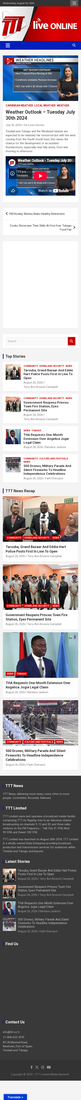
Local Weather (45, 105)
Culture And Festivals (53, 458)
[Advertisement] (40, 285)
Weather (63, 105)
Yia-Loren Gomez (34, 125)
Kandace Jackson (55, 447)
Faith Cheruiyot (54, 478)
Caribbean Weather (19, 105)
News (69, 366)
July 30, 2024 (13, 125)
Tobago (36, 430)
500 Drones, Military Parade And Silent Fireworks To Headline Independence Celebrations (47, 470)
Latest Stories (17, 861)
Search (71, 341)
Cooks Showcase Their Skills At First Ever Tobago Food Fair (41, 227)
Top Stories (15, 356)
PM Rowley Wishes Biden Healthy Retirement (37, 214)
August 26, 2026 (33, 382)
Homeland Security (51, 366)
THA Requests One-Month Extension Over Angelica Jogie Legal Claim (46, 438)
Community (31, 366)
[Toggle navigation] (8, 45)
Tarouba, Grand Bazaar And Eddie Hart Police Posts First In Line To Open (48, 374)
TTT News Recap (20, 491)
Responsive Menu (74, 3)
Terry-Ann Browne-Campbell (41, 386)
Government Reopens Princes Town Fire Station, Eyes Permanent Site (46, 406)
